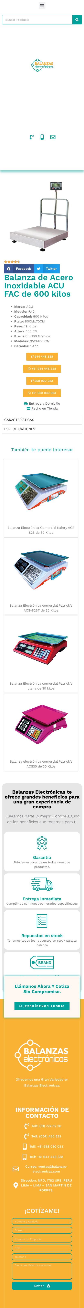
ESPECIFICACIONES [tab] (19, 429)
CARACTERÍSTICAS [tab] (19, 420)
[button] (42, 5)
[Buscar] (77, 19)
